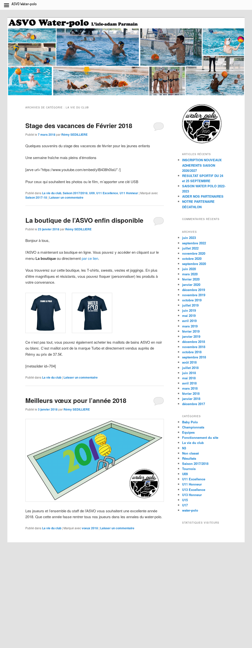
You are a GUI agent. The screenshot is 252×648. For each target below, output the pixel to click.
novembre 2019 (193, 295)
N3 (184, 448)
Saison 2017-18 (36, 197)
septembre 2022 (194, 243)
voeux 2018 (90, 528)
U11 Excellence (107, 193)
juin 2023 (189, 237)
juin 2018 (189, 372)
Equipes (188, 432)
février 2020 (191, 279)
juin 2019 (189, 310)
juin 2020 (189, 268)
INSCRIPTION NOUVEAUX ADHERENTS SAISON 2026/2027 (202, 165)
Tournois (189, 468)
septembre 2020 (194, 263)
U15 (185, 500)
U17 (185, 505)
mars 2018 (190, 388)
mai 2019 (189, 315)
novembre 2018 (193, 346)
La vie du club (51, 193)
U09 (92, 193)
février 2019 (191, 331)
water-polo (190, 510)
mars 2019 (190, 326)
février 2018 (191, 393)
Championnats (193, 427)
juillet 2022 (190, 248)
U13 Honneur (192, 494)
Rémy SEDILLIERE (74, 134)
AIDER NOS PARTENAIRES (202, 196)
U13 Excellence (193, 489)
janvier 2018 (191, 398)
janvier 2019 (191, 336)
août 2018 (189, 362)
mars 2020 (190, 274)
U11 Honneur (129, 193)
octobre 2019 (192, 300)
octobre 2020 (192, 258)
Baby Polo (190, 422)
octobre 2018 (192, 352)
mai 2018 (189, 378)
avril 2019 (189, 320)
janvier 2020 (191, 284)
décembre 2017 (193, 403)
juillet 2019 (190, 305)
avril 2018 (189, 383)
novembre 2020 (193, 253)
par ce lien (90, 258)
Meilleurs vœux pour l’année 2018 (75, 400)
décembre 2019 (193, 289)
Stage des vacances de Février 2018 (78, 125)
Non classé (190, 453)
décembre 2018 (193, 341)
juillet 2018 (190, 367)
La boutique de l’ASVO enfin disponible (84, 220)
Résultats (189, 458)
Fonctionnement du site (200, 437)
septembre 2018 (194, 357)
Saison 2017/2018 (75, 193)
